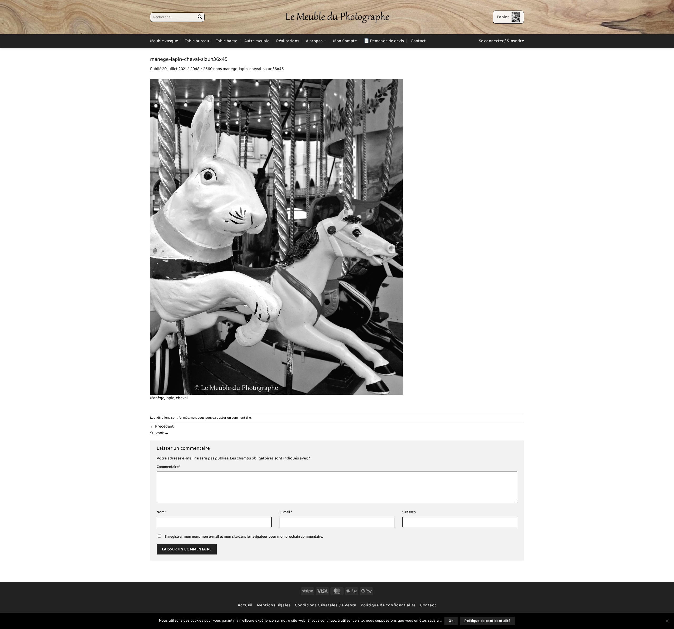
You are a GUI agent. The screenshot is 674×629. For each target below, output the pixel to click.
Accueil (245, 605)
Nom (161, 512)
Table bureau (197, 41)
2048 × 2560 (201, 69)
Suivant (159, 433)
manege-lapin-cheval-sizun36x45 (253, 69)
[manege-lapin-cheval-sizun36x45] (276, 236)
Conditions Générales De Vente (325, 605)
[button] (508, 17)
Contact (418, 41)
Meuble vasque (164, 41)
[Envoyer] (199, 17)
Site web (409, 512)
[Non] (667, 622)
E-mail (286, 512)
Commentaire (168, 467)
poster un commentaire (234, 417)
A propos (314, 41)
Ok (451, 621)
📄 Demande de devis (384, 41)
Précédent (162, 426)
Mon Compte (345, 41)
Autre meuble (257, 41)
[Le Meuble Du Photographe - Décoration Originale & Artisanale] (337, 17)
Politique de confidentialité (388, 605)
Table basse (226, 41)
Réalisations (287, 41)
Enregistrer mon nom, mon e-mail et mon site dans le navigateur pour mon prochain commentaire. (244, 536)
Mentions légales (274, 605)
